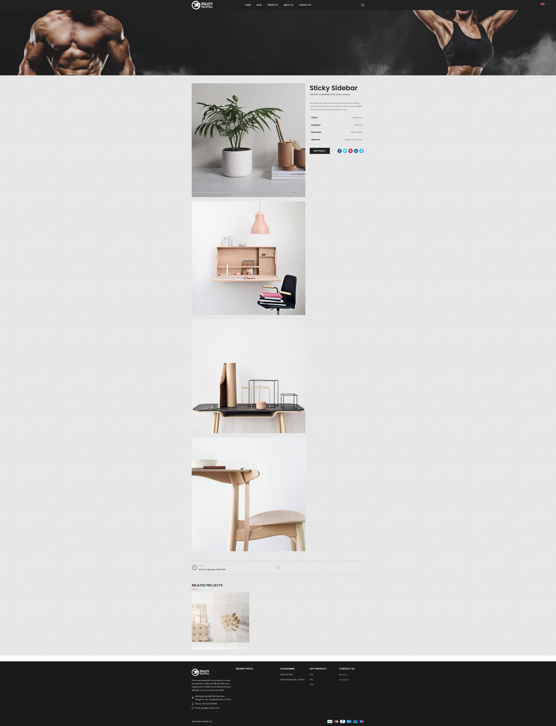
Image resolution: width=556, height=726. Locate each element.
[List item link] (212, 703)
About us (343, 674)
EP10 (312, 684)
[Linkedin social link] (356, 151)
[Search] (363, 5)
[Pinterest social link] (350, 151)
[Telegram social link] (361, 151)
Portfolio (267, 52)
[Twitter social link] (345, 151)
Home (258, 52)
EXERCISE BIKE (286, 674)
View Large (247, 594)
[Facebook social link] (339, 151)
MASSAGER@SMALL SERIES (292, 679)
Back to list (278, 567)
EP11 (311, 679)
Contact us (344, 679)
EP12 (311, 674)
